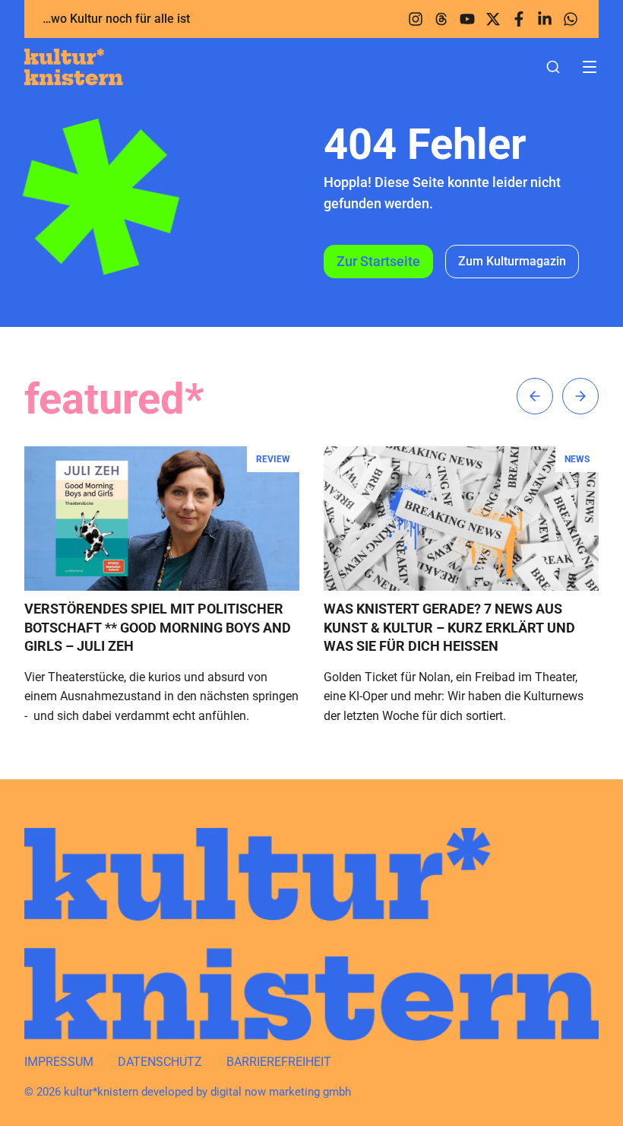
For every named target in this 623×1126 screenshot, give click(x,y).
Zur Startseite (378, 261)
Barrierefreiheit (278, 1062)
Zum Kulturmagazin (512, 261)
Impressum (58, 1062)
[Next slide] (580, 396)
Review (273, 459)
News (577, 459)
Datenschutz (160, 1062)
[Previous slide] (535, 396)
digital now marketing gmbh (280, 1092)
